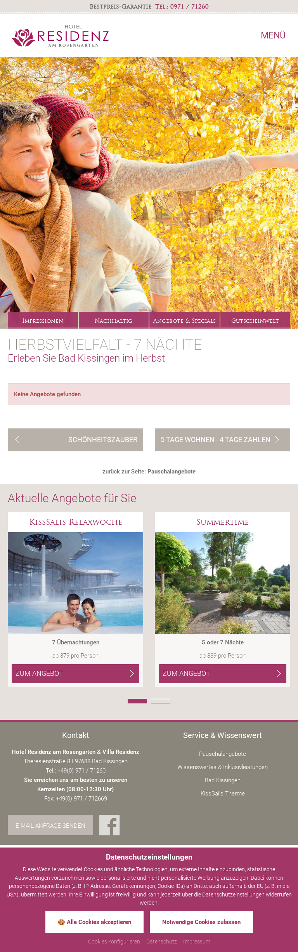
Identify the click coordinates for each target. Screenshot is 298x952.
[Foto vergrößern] (149, 193)
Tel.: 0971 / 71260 (182, 6)
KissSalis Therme (223, 793)
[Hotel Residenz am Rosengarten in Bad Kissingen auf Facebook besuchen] (109, 826)
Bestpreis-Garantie (120, 6)
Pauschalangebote (222, 753)
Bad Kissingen (223, 780)
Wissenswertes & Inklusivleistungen (222, 767)
